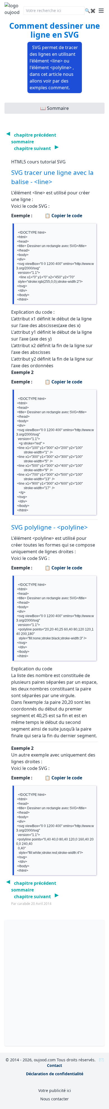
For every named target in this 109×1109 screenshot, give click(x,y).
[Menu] (101, 10)
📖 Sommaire (54, 108)
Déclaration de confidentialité (54, 1073)
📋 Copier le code (63, 215)
